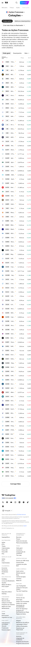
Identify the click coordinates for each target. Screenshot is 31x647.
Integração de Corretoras (20, 638)
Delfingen (13, 346)
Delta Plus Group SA (13, 359)
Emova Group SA (13, 421)
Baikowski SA (13, 221)
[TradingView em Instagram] (15, 502)
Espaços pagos (6, 630)
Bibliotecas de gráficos (22, 622)
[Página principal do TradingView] (6, 3)
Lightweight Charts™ (22, 624)
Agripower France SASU (13, 158)
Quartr (25, 525)
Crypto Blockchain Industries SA (13, 267)
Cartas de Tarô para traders (21, 588)
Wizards (4, 626)
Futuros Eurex (20, 562)
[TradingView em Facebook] (7, 502)
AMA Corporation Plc (13, 175)
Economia (4, 568)
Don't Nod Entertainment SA (13, 367)
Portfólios (4, 579)
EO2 (12, 434)
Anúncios (18, 636)
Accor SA (13, 95)
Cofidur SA (13, 296)
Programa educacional (22, 643)
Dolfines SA (13, 375)
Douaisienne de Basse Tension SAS (13, 342)
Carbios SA (13, 321)
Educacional (5, 615)
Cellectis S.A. (13, 292)
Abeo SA (13, 78)
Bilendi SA (13, 225)
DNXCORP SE (13, 371)
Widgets (18, 620)
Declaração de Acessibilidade (20, 605)
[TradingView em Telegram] (23, 502)
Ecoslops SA (13, 446)
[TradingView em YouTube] (11, 502)
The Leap (19, 555)
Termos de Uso (20, 597)
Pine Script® (5, 586)
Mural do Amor (6, 601)
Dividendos (5, 571)
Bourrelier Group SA (13, 246)
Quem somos (20, 571)
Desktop (4, 593)
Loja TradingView (21, 585)
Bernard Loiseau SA (13, 338)
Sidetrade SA (13, 204)
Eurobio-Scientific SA (13, 442)
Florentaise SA (13, 476)
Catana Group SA (13, 262)
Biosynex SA (13, 212)
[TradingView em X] (3, 502)
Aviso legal (19, 599)
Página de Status (21, 614)
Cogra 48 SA (13, 300)
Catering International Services (13, 279)
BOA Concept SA (13, 233)
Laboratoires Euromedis (13, 417)
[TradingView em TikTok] (28, 502)
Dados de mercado (21, 541)
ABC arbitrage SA (13, 74)
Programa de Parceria (22, 641)
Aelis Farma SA (13, 116)
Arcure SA (13, 325)
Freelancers (5, 628)
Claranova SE (13, 287)
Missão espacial (20, 573)
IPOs (3, 573)
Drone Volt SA (13, 379)
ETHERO (13, 430)
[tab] (7, 21)
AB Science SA (13, 70)
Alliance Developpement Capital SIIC (13, 392)
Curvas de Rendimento (8, 581)
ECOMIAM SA (13, 400)
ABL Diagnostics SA (13, 83)
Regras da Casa (6, 606)
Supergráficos (6, 537)
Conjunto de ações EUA (21, 565)
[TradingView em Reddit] (3, 506)
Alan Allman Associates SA (13, 66)
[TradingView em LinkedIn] (19, 502)
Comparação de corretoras (20, 552)
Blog (17, 575)
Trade (3, 613)
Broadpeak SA (13, 250)
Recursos (18, 537)
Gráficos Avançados (21, 626)
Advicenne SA (13, 396)
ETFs (3, 544)
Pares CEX (5, 550)
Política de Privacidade (22, 601)
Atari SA (13, 187)
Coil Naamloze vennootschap (13, 304)
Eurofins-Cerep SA (13, 409)
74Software (13, 62)
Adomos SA (13, 145)
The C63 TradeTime (21, 591)
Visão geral (19, 548)
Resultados (5, 570)
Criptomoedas (6, 548)
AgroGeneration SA (13, 162)
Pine (3, 553)
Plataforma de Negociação (20, 628)
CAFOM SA (13, 258)
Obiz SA (13, 216)
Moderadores (5, 608)
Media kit (18, 580)
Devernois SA (13, 350)
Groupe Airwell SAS (13, 166)
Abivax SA (13, 91)
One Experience (13, 463)
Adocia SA (13, 108)
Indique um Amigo (7, 602)
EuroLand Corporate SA (13, 438)
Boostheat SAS (13, 241)
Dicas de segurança (21, 608)
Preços (18, 539)
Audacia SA (13, 195)
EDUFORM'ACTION (13, 413)
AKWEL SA (13, 137)
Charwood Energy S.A (13, 329)
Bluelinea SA (13, 229)
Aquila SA (13, 179)
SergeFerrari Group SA (13, 467)
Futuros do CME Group (22, 560)
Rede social (5, 599)
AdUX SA (13, 388)
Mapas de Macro (6, 584)
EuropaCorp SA (13, 405)
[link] (14, 25)
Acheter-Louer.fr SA (13, 170)
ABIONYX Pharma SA (13, 87)
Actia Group (13, 191)
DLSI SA (13, 354)
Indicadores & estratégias (5, 623)
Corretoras (19, 550)
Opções (4, 582)
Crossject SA (13, 283)
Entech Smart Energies (13, 451)
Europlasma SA (13, 455)
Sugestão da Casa (7, 617)
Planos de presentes (22, 542)
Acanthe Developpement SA (13, 103)
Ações (3, 542)
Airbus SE (13, 129)
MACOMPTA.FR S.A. (13, 313)
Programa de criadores (8, 604)
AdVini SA (13, 200)
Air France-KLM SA (13, 120)
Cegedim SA (13, 275)
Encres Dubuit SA (13, 384)
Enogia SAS (13, 425)
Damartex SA (13, 333)
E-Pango (13, 154)
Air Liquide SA (13, 124)
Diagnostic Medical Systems (13, 363)
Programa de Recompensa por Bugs (22, 611)
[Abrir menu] (2, 2)
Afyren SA (13, 149)
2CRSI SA (13, 141)
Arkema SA (13, 133)
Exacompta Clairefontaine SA (13, 459)
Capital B (13, 317)
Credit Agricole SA (13, 99)
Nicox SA (13, 308)
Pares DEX (5, 552)
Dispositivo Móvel (7, 591)
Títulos (3, 546)
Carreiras (18, 578)
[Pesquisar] (16, 2)
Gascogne (13, 208)
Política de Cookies (21, 603)
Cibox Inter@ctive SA (13, 271)
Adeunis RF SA (13, 183)
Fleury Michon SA (13, 471)
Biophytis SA (13, 254)
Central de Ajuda (21, 576)
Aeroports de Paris (13, 112)
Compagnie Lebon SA (13, 237)
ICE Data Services (21, 514)
